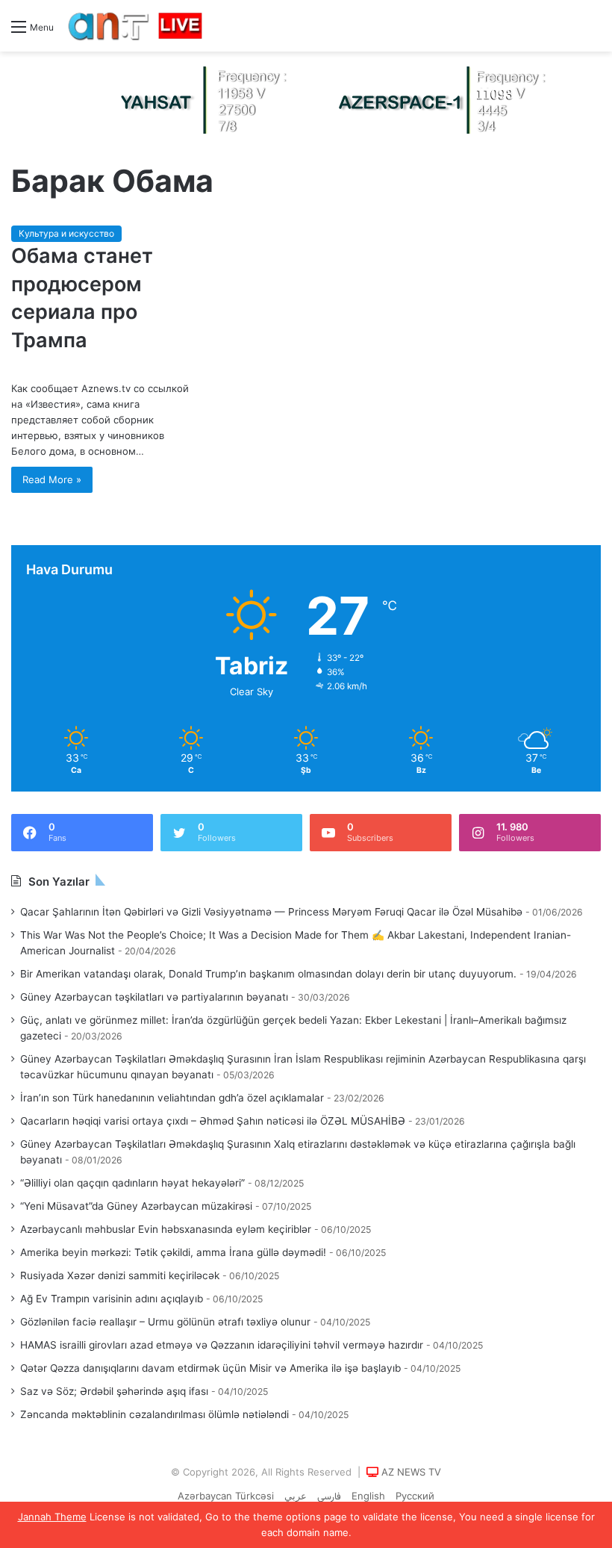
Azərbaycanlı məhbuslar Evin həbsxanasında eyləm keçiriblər (165, 1229)
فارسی (329, 1497)
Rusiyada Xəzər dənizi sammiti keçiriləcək (119, 1275)
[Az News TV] (306, 99)
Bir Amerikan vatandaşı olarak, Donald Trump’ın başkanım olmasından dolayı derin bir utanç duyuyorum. (268, 974)
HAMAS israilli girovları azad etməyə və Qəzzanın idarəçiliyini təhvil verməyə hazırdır (221, 1345)
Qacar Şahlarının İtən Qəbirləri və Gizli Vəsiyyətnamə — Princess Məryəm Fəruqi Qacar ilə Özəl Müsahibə (271, 912)
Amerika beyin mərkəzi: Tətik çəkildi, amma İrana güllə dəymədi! (173, 1252)
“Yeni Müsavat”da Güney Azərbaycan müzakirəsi (136, 1206)
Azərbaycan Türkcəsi (226, 1496)
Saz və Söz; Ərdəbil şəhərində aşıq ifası (114, 1391)
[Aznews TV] (136, 25)
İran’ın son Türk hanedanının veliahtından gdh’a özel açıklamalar (172, 1098)
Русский (415, 1496)
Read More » (51, 479)
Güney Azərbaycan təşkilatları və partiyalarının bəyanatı (154, 997)
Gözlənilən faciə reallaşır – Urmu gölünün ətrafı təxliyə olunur (165, 1322)
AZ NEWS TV (411, 1472)
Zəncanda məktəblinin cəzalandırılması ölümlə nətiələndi (154, 1414)
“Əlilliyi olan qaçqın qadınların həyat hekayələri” (132, 1183)
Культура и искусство (66, 233)
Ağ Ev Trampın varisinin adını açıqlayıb (111, 1299)
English (368, 1496)
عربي (295, 1496)
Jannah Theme (52, 1517)
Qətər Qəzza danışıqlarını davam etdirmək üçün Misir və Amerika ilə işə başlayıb (210, 1368)
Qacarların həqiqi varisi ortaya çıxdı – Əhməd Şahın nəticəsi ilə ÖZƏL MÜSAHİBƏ (212, 1121)
